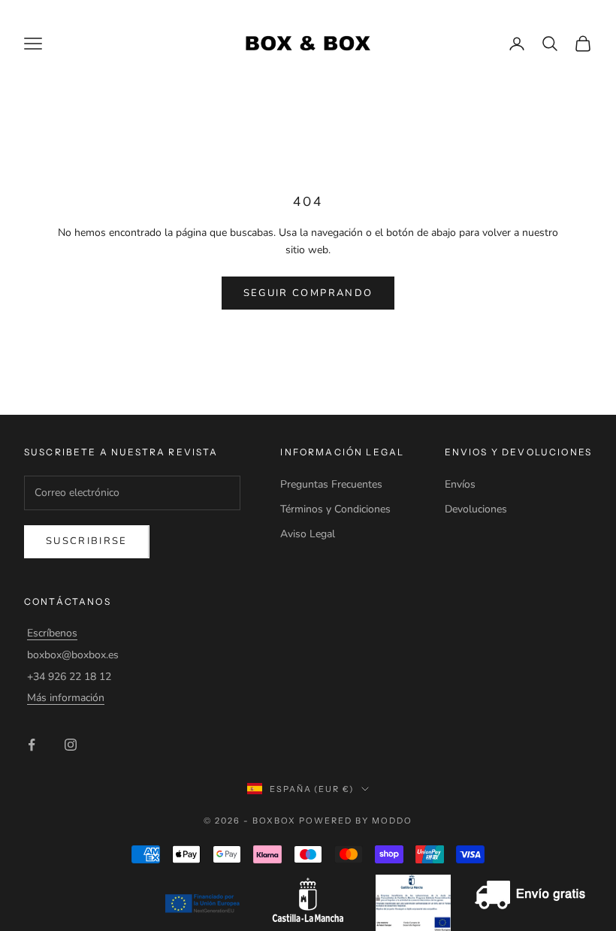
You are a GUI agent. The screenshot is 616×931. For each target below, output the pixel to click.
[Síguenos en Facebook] (31, 744)
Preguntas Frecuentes (331, 484)
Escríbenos (52, 633)
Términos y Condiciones (335, 509)
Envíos (460, 484)
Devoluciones (476, 509)
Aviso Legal (307, 534)
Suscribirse (87, 541)
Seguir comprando (308, 293)
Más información (65, 698)
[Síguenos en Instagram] (70, 744)
